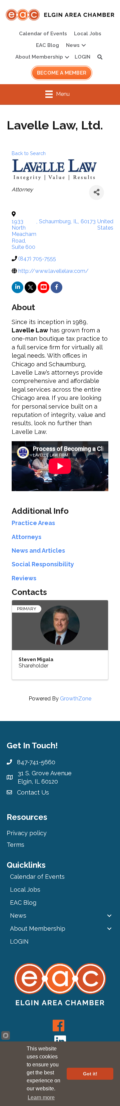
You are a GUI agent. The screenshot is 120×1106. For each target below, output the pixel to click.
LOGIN (82, 57)
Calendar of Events (43, 34)
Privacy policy (27, 833)
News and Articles (38, 550)
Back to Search (29, 153)
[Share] (96, 192)
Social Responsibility (43, 564)
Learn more (41, 1097)
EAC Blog (47, 45)
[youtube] (43, 287)
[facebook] (56, 287)
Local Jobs (87, 34)
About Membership (39, 57)
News (73, 45)
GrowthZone (75, 698)
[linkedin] (17, 287)
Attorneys (26, 536)
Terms (15, 844)
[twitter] (30, 287)
